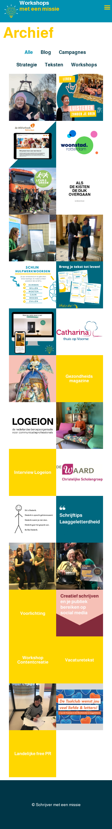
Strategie (26, 64)
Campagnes (72, 52)
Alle (28, 52)
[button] (107, 7)
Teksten (54, 64)
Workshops (84, 64)
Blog (46, 52)
